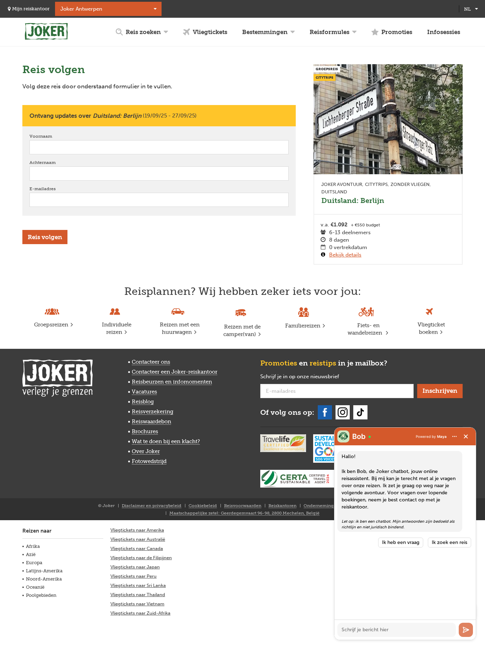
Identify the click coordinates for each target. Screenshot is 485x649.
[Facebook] (325, 412)
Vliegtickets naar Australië (137, 539)
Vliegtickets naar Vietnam (137, 603)
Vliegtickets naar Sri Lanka (138, 585)
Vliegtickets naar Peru (133, 576)
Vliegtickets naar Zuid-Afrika (140, 613)
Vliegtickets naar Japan (135, 567)
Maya (442, 436)
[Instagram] (343, 412)
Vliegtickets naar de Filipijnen (141, 557)
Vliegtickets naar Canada (136, 548)
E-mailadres (52, 188)
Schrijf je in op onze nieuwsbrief (311, 377)
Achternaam (52, 162)
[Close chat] (466, 436)
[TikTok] (360, 412)
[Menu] (454, 436)
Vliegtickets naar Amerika (137, 530)
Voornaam (50, 136)
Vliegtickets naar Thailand (137, 594)
